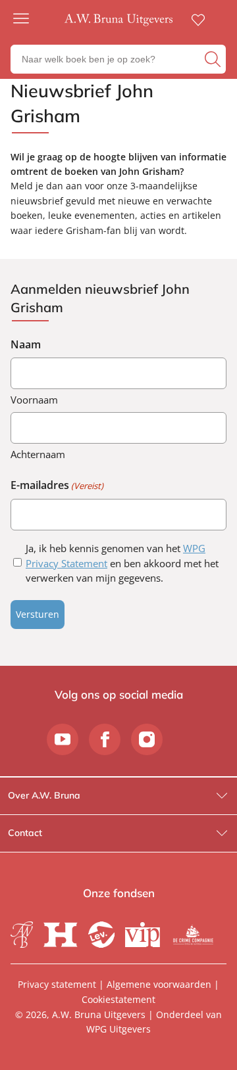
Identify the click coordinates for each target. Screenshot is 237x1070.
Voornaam (34, 399)
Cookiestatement (118, 999)
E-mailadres (57, 485)
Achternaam (38, 454)
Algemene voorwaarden (159, 984)
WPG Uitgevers (118, 1029)
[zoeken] (213, 59)
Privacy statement (57, 984)
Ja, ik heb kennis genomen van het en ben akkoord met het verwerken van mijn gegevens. (122, 563)
